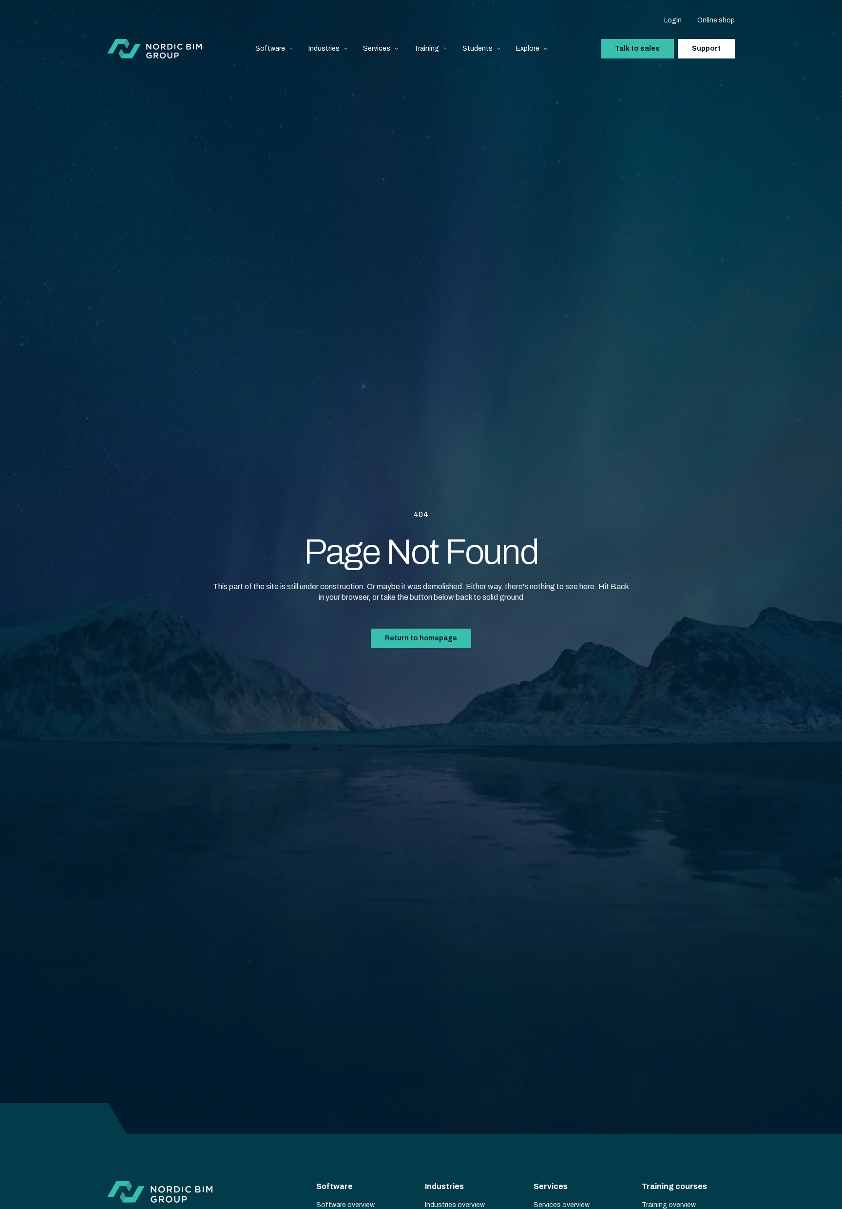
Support (706, 48)
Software (270, 48)
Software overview (345, 1205)
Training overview (669, 1205)
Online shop (716, 20)
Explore (527, 48)
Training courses (674, 1186)
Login (673, 20)
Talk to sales (637, 48)
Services (376, 48)
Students (477, 48)
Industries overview (455, 1205)
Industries (324, 48)
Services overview (562, 1205)
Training (426, 48)
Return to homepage (421, 638)
